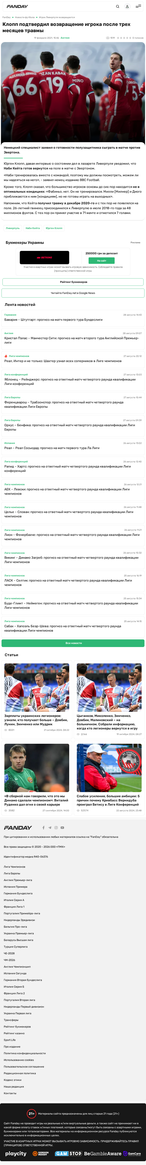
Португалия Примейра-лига (22, 913)
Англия (65, 37)
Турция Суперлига (16, 946)
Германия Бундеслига (18, 893)
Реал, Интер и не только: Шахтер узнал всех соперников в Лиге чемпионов (63, 361)
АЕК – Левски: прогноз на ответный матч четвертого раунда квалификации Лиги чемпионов (67, 491)
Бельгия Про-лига (15, 926)
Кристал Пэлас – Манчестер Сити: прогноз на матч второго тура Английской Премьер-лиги (71, 340)
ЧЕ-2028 (9, 953)
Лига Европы (12, 397)
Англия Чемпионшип (17, 966)
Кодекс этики (12, 1080)
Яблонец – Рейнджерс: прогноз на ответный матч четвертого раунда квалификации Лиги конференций (70, 381)
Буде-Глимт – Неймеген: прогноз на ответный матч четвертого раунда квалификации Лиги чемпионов (71, 605)
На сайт (101, 260)
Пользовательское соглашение (24, 1066)
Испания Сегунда (15, 973)
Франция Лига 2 (14, 993)
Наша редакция (14, 1086)
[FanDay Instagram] (56, 828)
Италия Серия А (14, 900)
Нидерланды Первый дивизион (24, 1006)
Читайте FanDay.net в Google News (73, 293)
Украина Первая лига (17, 1013)
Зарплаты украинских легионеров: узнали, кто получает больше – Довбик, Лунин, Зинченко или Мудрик (36, 720)
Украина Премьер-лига (19, 933)
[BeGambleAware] (102, 1154)
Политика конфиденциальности (25, 1053)
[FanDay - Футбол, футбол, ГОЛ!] (17, 6)
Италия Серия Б (14, 986)
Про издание (12, 1046)
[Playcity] (16, 1154)
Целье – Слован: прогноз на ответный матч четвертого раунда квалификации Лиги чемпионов (68, 514)
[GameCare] (132, 1154)
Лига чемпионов (19, 356)
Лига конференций (16, 374)
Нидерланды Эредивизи (19, 920)
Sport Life (10, 1040)
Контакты (10, 1093)
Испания (9, 443)
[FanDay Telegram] (50, 828)
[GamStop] (68, 1154)
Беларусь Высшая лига (18, 940)
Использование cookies (19, 1060)
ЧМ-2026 (9, 960)
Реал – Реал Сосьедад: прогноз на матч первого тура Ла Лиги (51, 448)
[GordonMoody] (40, 1154)
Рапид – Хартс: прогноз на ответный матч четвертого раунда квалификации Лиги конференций (67, 468)
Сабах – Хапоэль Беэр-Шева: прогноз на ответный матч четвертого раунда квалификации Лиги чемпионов (62, 628)
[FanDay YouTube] (62, 828)
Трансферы (11, 1020)
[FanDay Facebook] (43, 828)
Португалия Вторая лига (19, 1000)
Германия (10, 314)
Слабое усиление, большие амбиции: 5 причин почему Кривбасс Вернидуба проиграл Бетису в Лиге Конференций (108, 800)
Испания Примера (15, 886)
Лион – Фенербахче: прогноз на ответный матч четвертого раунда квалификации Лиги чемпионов (72, 537)
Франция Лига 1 (14, 906)
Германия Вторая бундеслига (23, 980)
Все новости (74, 643)
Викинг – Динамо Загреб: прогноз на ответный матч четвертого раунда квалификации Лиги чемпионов (71, 560)
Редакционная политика (20, 1073)
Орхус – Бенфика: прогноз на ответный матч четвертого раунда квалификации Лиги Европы (69, 427)
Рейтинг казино (14, 1033)
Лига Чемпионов (14, 866)
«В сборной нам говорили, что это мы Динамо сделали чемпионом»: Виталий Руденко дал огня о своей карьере (36, 800)
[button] (117, 6)
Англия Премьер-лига (18, 880)
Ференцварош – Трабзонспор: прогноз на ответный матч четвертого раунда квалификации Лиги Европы (63, 404)
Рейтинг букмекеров (73, 282)
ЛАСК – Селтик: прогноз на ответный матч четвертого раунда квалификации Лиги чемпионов (68, 583)
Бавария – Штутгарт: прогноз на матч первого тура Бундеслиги (53, 320)
